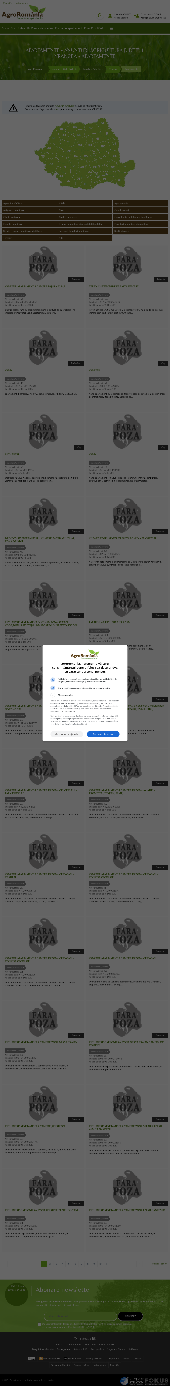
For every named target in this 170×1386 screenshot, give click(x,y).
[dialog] (85, 693)
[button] (85, 695)
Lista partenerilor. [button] (68, 711)
